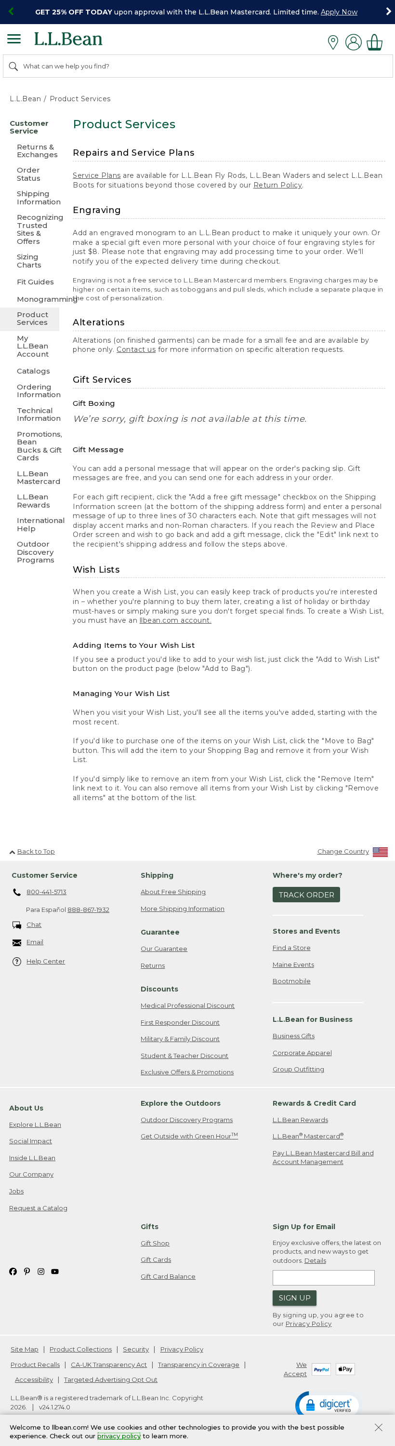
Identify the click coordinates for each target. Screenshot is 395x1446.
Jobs (16, 1191)
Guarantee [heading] (160, 932)
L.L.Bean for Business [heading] (313, 1019)
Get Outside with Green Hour (189, 1136)
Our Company (31, 1174)
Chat (33, 924)
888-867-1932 (88, 909)
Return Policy (278, 185)
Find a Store (292, 947)
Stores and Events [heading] (306, 931)
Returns (153, 965)
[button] (329, 1405)
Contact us (136, 349)
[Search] (14, 66)
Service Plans (97, 175)
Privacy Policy (309, 1323)
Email (34, 942)
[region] (197, 12)
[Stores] (335, 42)
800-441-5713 (46, 892)
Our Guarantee (164, 948)
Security (136, 1349)
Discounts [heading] (159, 989)
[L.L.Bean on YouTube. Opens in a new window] (55, 1271)
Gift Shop (155, 1243)
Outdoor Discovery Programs (187, 1120)
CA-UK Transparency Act (109, 1364)
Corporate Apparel (302, 1053)
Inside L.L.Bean (32, 1158)
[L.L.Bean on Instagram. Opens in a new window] (41, 1271)
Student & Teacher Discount (184, 1055)
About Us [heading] (26, 1108)
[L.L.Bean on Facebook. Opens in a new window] (13, 1271)
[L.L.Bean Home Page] (81, 42)
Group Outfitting (298, 1069)
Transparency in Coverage (198, 1364)
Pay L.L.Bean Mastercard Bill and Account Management (323, 1157)
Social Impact (30, 1141)
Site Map (25, 1349)
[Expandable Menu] (14, 40)
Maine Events (293, 964)
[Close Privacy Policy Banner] (378, 1428)
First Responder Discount (180, 1022)
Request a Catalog (38, 1208)
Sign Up (295, 1297)
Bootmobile (292, 981)
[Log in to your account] (353, 42)
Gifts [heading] (149, 1226)
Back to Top (36, 851)
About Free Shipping (173, 892)
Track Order (306, 894)
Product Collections (81, 1349)
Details (315, 1260)
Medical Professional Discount (188, 1005)
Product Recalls (35, 1364)
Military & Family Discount (180, 1039)
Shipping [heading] (157, 875)
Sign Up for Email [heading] (304, 1226)
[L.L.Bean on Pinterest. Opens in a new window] (27, 1271)
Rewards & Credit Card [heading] (314, 1103)
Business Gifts (294, 1036)
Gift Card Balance (168, 1276)
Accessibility (34, 1379)
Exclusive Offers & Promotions (187, 1072)
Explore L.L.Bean (35, 1124)
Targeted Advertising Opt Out (111, 1379)
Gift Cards (156, 1259)
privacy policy (119, 1436)
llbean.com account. (176, 620)
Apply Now (339, 12)
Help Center (45, 961)
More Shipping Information (182, 908)
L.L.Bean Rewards (300, 1120)
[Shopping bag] (377, 42)
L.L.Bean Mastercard (308, 1136)
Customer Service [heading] (45, 875)
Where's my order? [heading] (307, 875)
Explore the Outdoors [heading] (181, 1103)
